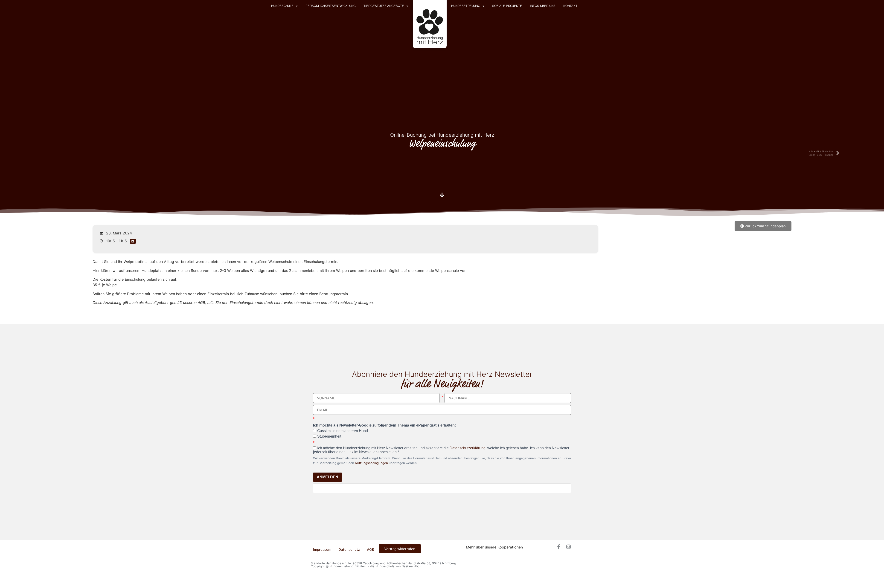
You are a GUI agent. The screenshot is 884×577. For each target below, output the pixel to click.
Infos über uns (542, 6)
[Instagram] (568, 546)
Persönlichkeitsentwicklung (330, 6)
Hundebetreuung (465, 6)
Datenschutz (349, 549)
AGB (370, 549)
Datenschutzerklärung (468, 448)
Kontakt (570, 6)
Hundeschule (282, 6)
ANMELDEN (327, 477)
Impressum (322, 549)
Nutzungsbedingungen (371, 463)
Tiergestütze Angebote (383, 6)
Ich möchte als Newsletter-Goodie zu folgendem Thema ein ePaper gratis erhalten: (384, 425)
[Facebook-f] (558, 546)
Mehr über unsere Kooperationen (494, 547)
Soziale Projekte (507, 6)
